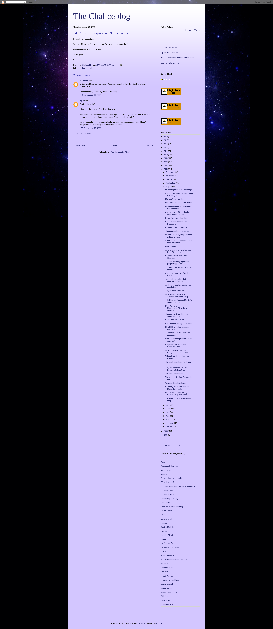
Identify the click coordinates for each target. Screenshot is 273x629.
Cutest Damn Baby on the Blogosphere (176, 223)
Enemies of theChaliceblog (172, 507)
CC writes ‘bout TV (168, 490)
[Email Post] (121, 65)
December (170, 172)
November (170, 176)
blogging (164, 474)
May (168, 412)
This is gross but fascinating (177, 231)
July (168, 405)
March (169, 419)
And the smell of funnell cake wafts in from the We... (177, 213)
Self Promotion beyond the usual (174, 560)
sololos (142, 623)
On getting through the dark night (178, 190)
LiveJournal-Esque (168, 543)
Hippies (164, 523)
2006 (166, 169)
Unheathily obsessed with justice (178, 203)
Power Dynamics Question (176, 218)
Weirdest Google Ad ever (175, 383)
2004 (166, 435)
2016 (166, 144)
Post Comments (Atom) (120, 152)
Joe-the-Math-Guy (168, 527)
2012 (166, 147)
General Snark (166, 519)
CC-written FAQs (167, 494)
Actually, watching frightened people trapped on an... (177, 263)
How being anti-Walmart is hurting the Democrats (179, 207)
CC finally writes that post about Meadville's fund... (178, 388)
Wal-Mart (164, 596)
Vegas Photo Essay (169, 592)
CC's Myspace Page (169, 47)
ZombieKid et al (167, 604)
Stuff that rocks (167, 568)
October (169, 179)
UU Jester (84, 80)
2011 (166, 151)
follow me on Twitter (191, 30)
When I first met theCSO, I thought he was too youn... (177, 351)
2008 (166, 162)
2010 (166, 155)
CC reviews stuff (167, 482)
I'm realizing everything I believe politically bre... (178, 236)
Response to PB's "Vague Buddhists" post (175, 345)
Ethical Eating (166, 511)
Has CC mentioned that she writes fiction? (178, 58)
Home (114, 145)
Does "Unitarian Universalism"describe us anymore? (176, 308)
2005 (166, 431)
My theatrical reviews (169, 53)
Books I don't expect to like (172, 478)
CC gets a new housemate (176, 227)
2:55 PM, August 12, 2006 (90, 128)
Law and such (166, 531)
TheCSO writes (167, 576)
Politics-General (167, 555)
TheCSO (164, 572)
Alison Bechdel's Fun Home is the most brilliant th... (179, 241)
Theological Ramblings (170, 580)
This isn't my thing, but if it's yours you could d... (176, 315)
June (168, 409)
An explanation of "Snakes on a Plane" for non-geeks (178, 251)
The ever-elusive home (174, 374)
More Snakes (170, 246)
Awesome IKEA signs (170, 466)
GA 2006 (164, 515)
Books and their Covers (175, 320)
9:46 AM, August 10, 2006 (90, 95)
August (169, 187)
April (168, 416)
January (169, 427)
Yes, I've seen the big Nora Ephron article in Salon (176, 369)
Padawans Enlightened (170, 547)
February (170, 423)
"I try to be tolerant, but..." (176, 291)
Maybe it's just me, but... (175, 199)
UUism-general (86, 68)
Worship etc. (166, 600)
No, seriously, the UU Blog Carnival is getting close (176, 393)
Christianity (165, 503)
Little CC (164, 539)
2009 (166, 158)
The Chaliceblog (101, 16)
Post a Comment (84, 134)
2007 (166, 165)
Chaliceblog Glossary (169, 499)
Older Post (149, 145)
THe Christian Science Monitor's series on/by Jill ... (178, 301)
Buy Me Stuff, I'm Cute (170, 445)
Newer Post (80, 145)
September (170, 183)
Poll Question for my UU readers (178, 323)
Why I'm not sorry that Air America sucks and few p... (177, 295)
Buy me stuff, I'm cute (170, 63)
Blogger (159, 623)
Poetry (163, 551)
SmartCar (164, 564)
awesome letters (167, 470)
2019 (166, 137)
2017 (166, 140)
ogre (82, 100)
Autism (164, 462)
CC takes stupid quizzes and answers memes (179, 486)
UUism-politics (167, 588)
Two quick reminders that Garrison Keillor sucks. (175, 280)
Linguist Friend (167, 535)
